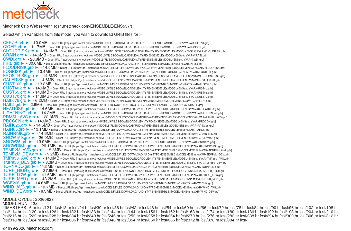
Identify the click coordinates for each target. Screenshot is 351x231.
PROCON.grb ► (18, 121)
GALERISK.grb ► (19, 79)
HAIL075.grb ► (17, 100)
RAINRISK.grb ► (19, 133)
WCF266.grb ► (17, 183)
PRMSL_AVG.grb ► (21, 117)
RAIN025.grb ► (17, 125)
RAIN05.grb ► (16, 129)
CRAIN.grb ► (15, 55)
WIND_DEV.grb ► (20, 191)
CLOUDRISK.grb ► (21, 51)
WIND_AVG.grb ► (20, 187)
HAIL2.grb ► (15, 104)
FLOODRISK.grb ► (21, 67)
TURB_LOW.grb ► (20, 174)
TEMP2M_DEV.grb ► (23, 154)
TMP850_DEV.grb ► (22, 162)
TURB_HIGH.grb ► (21, 170)
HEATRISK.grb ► (19, 108)
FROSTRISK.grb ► (21, 75)
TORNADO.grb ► (19, 166)
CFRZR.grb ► (16, 42)
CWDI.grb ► (14, 59)
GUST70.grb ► (17, 96)
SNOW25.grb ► (18, 141)
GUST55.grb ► (17, 92)
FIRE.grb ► (14, 63)
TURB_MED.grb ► (20, 179)
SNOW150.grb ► (19, 137)
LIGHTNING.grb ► (20, 113)
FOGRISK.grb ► (18, 71)
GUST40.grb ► (17, 88)
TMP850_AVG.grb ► (22, 158)
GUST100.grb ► (18, 84)
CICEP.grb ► (15, 47)
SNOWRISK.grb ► (20, 145)
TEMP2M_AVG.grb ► (23, 150)
